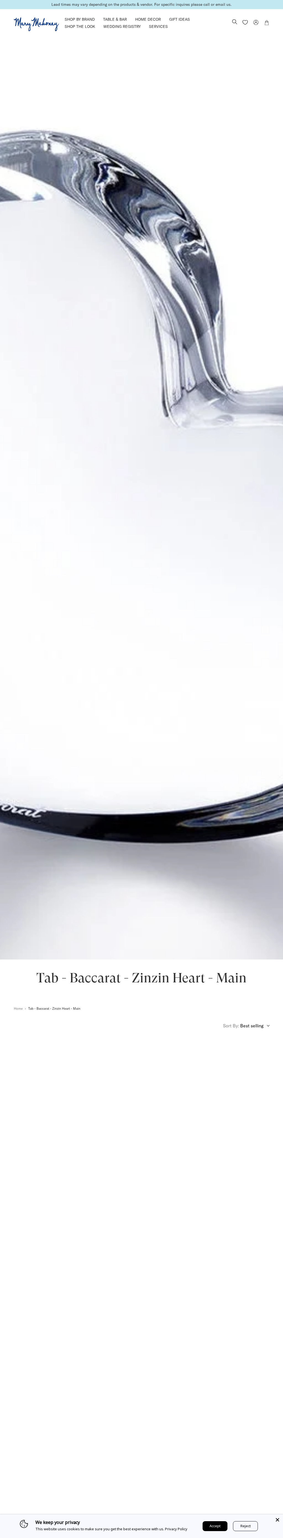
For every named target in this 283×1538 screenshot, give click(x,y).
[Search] (234, 22)
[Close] (277, 1520)
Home (18, 1008)
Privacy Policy (176, 1528)
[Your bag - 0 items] (266, 23)
